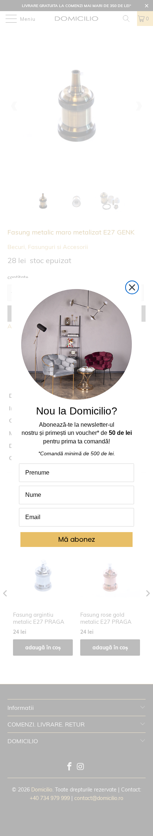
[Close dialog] (132, 287)
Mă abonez (76, 539)
